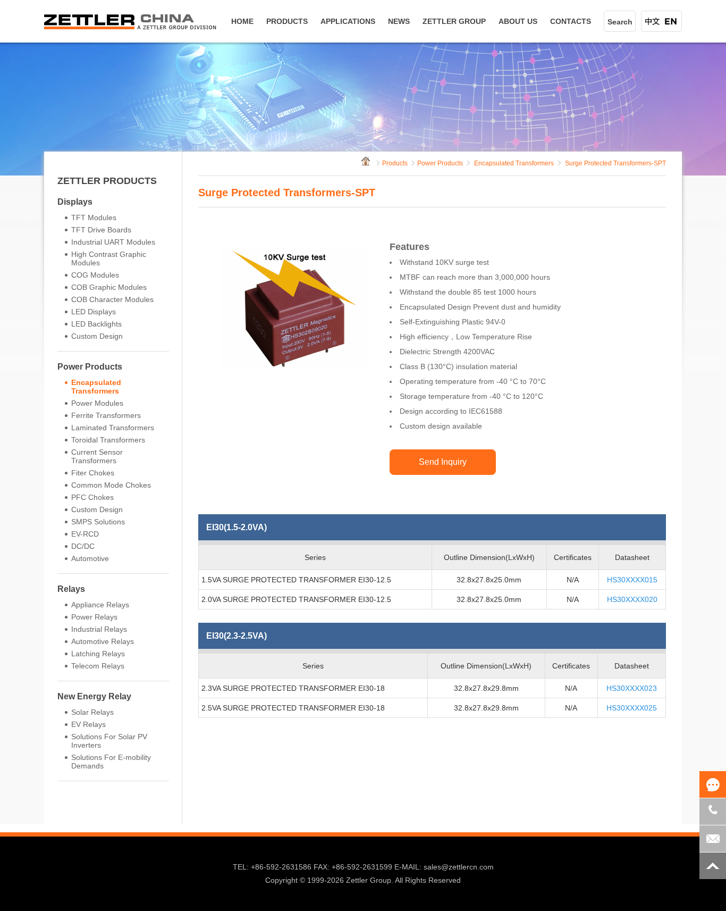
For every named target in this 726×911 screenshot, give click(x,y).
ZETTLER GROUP (454, 21)
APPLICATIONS (347, 21)
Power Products (89, 366)
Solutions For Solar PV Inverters (109, 740)
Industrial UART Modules (113, 242)
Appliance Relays (100, 604)
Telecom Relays (97, 666)
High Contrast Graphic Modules (108, 258)
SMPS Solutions (98, 521)
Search (619, 22)
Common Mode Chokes (111, 485)
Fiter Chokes (92, 473)
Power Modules (97, 403)
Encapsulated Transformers (96, 386)
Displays (74, 201)
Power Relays (94, 617)
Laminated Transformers (112, 427)
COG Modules (95, 275)
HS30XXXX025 (631, 708)
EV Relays (88, 724)
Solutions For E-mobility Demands (111, 761)
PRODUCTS (287, 21)
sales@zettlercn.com (459, 867)
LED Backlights (96, 324)
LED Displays (93, 311)
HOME (242, 21)
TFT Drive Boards (101, 229)
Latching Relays (98, 653)
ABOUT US (518, 21)
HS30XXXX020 (632, 599)
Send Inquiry (443, 461)
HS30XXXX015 (632, 579)
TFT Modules (93, 217)
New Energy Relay (94, 696)
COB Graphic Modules (109, 287)
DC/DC (83, 546)
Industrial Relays (99, 629)
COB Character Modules (112, 299)
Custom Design (97, 336)
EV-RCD (85, 534)
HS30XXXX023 (631, 688)
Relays (71, 589)
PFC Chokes (92, 497)
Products (395, 163)
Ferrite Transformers (106, 415)
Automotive (90, 558)
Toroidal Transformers (108, 440)
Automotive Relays (102, 641)
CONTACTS (570, 21)
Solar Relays (92, 712)
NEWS (399, 21)
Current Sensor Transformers (97, 456)
